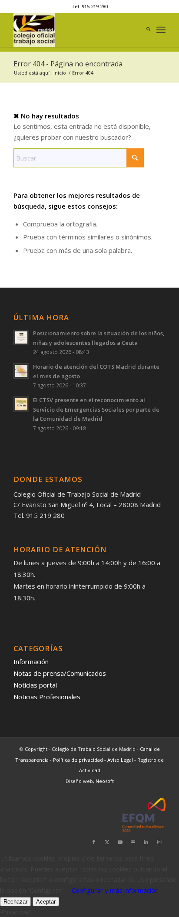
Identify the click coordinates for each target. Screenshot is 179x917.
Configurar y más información (115, 890)
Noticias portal (35, 685)
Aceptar (46, 901)
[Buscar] (144, 30)
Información (31, 661)
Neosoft (105, 781)
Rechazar (15, 901)
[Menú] (161, 30)
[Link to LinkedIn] (145, 841)
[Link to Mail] (132, 841)
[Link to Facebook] (93, 841)
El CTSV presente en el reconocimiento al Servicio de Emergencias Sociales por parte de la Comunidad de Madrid (96, 409)
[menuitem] (144, 30)
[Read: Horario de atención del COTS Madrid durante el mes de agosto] (21, 371)
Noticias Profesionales (46, 696)
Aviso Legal (120, 760)
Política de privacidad (78, 760)
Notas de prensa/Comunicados (59, 673)
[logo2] (74, 30)
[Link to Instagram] (159, 841)
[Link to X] (106, 841)
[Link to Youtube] (119, 841)
